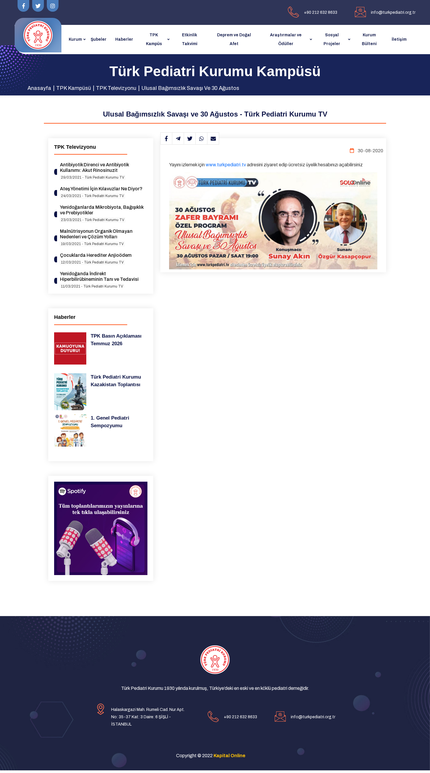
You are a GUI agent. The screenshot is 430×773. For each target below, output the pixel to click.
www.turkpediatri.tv (226, 164)
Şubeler (98, 39)
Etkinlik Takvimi (189, 39)
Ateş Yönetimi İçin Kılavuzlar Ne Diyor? (101, 188)
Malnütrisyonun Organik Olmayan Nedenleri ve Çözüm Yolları (96, 234)
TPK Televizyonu (116, 88)
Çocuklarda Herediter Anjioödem (96, 255)
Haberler (124, 39)
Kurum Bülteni (369, 39)
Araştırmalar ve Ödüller (286, 39)
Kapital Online (229, 755)
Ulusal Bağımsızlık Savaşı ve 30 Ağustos (190, 88)
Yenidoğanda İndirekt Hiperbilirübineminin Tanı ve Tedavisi (99, 276)
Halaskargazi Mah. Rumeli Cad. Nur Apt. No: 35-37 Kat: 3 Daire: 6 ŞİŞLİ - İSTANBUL (148, 716)
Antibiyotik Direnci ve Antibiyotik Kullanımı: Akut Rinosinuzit (94, 167)
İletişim (399, 39)
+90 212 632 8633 (320, 12)
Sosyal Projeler (332, 39)
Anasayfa (39, 88)
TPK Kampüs (154, 39)
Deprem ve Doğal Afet (234, 39)
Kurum (75, 39)
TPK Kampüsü (73, 88)
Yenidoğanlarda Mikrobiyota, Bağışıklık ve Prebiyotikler (101, 210)
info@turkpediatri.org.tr (393, 12)
